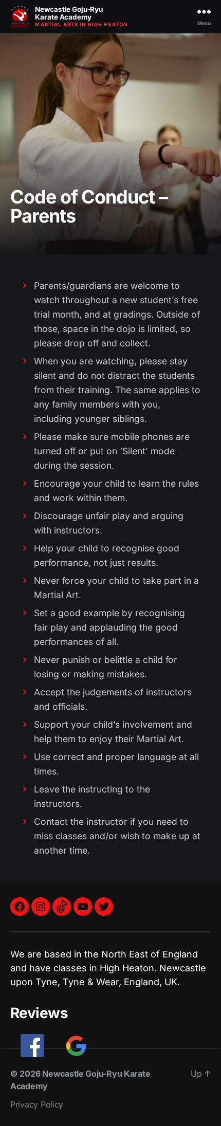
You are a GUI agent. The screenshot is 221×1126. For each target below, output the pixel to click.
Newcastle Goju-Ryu (69, 13)
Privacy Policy (36, 1104)
